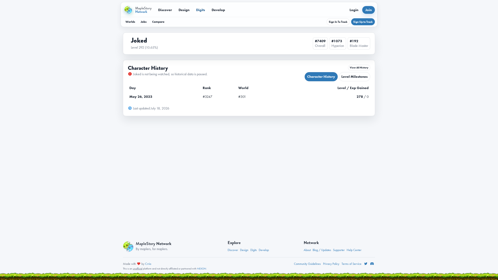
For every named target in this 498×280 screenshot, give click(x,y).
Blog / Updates (322, 250)
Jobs (144, 22)
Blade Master (359, 46)
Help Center (354, 250)
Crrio (148, 264)
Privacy (331, 264)
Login (354, 10)
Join (368, 10)
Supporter (339, 250)
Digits (200, 10)
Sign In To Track (338, 22)
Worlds (130, 22)
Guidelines (307, 264)
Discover (165, 10)
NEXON (201, 268)
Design (184, 10)
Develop (218, 10)
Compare (158, 22)
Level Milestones (354, 76)
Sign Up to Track (363, 22)
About (307, 250)
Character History (321, 76)
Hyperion (337, 46)
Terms (351, 264)
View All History (359, 67)
